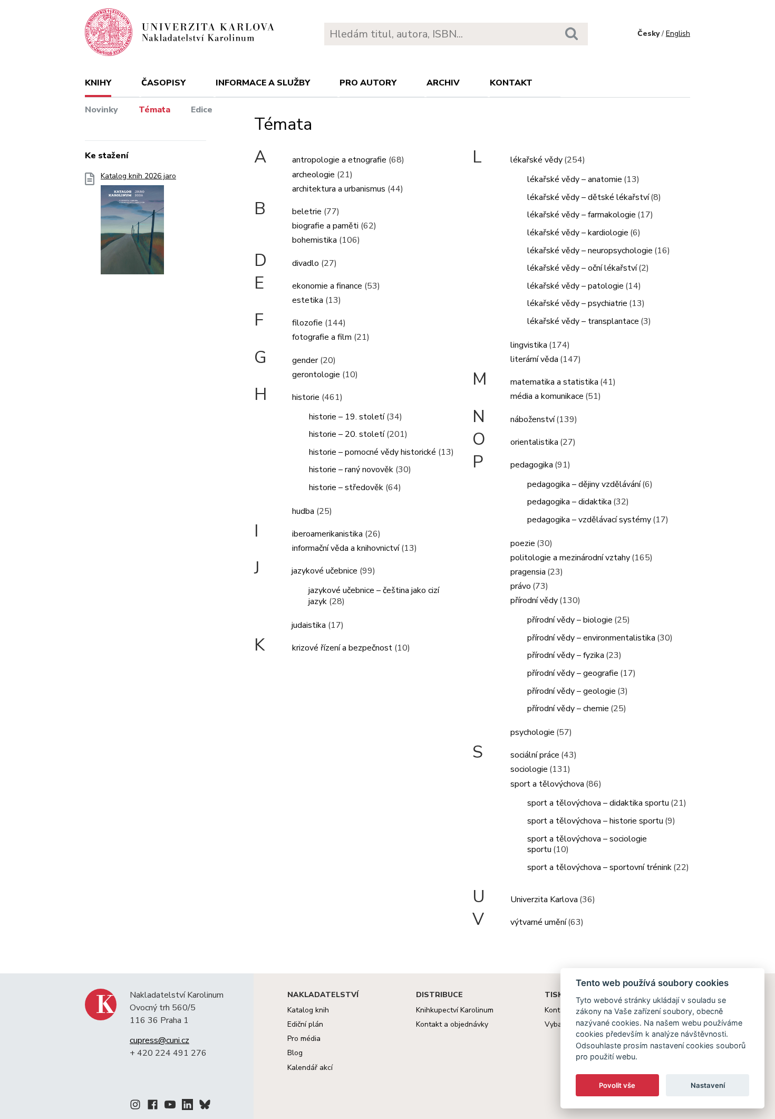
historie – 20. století (346, 434)
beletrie (307, 211)
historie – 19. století (346, 417)
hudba (303, 511)
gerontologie (316, 374)
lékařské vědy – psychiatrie (577, 303)
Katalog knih (308, 1010)
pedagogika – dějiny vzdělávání (584, 484)
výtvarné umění (538, 922)
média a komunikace (547, 396)
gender (305, 360)
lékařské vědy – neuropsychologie (590, 250)
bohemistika (314, 240)
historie (305, 397)
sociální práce (534, 755)
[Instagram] (135, 1106)
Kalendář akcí (310, 1068)
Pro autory (368, 83)
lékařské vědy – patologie (575, 286)
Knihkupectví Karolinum (454, 1010)
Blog (295, 1053)
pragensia (528, 572)
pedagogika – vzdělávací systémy (589, 519)
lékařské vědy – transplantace (583, 321)
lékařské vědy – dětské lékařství (588, 197)
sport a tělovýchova (547, 784)
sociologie (529, 769)
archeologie (313, 174)
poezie (522, 543)
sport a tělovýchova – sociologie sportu (587, 844)
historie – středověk (346, 487)
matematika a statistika (554, 382)
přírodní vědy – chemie (568, 708)
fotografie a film (322, 337)
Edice (201, 110)
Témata (154, 110)
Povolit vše (617, 1085)
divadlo (305, 263)
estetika (307, 300)
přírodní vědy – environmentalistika (591, 638)
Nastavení (708, 1085)
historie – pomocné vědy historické (372, 452)
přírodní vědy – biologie (570, 620)
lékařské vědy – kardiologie (577, 232)
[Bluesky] (204, 1106)
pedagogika (531, 465)
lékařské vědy (536, 160)
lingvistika (528, 345)
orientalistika (534, 442)
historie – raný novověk (351, 469)
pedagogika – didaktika (569, 502)
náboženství (532, 419)
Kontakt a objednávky (452, 1024)
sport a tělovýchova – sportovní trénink (599, 867)
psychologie (532, 732)
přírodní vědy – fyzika (565, 655)
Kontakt (511, 83)
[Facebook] (152, 1106)
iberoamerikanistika (327, 534)
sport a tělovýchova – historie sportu (595, 821)
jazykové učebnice (324, 571)
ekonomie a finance (327, 286)
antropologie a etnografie (339, 160)
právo (520, 586)
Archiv (443, 83)
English (678, 33)
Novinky (101, 110)
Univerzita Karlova (544, 899)
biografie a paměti (325, 226)
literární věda (534, 359)
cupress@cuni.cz (159, 1040)
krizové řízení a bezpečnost (342, 648)
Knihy (98, 83)
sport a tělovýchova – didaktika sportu (598, 803)
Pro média (304, 1039)
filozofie (307, 323)
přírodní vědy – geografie (572, 673)
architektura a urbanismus (338, 189)
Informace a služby (263, 83)
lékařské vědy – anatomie (574, 179)
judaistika (309, 625)
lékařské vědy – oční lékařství (582, 268)
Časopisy (163, 83)
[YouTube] (170, 1106)
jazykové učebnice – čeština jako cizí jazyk (373, 596)
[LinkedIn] (187, 1106)
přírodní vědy (534, 600)
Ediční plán (305, 1024)
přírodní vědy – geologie (571, 691)
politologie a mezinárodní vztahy (570, 557)
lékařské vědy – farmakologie (581, 215)
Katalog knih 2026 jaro (138, 176)
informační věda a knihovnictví (345, 548)
